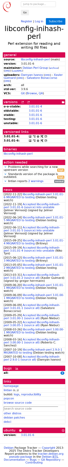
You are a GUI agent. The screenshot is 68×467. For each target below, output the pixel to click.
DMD (7, 71)
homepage (11, 386)
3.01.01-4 (35, 106)
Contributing (34, 462)
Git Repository (51, 459)
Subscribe (55, 21)
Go (25, 12)
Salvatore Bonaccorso (42, 78)
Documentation (14, 459)
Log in (39, 21)
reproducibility (31, 394)
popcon (9, 398)
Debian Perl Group (35, 68)
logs (16, 394)
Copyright (48, 447)
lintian (8, 390)
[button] (5, 167)
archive (54, 68)
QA (41, 93)
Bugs (33, 459)
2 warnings (35, 181)
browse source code (18, 402)
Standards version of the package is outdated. (33, 176)
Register (26, 21)
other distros (12, 413)
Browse (32, 93)
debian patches (14, 417)
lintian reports (35, 181)
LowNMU (17, 71)
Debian (9, 447)
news (8, 190)
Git (23, 93)
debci (7, 421)
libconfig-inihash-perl (35, 59)
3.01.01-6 (35, 110)
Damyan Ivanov (32, 75)
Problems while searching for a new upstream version (33, 169)
